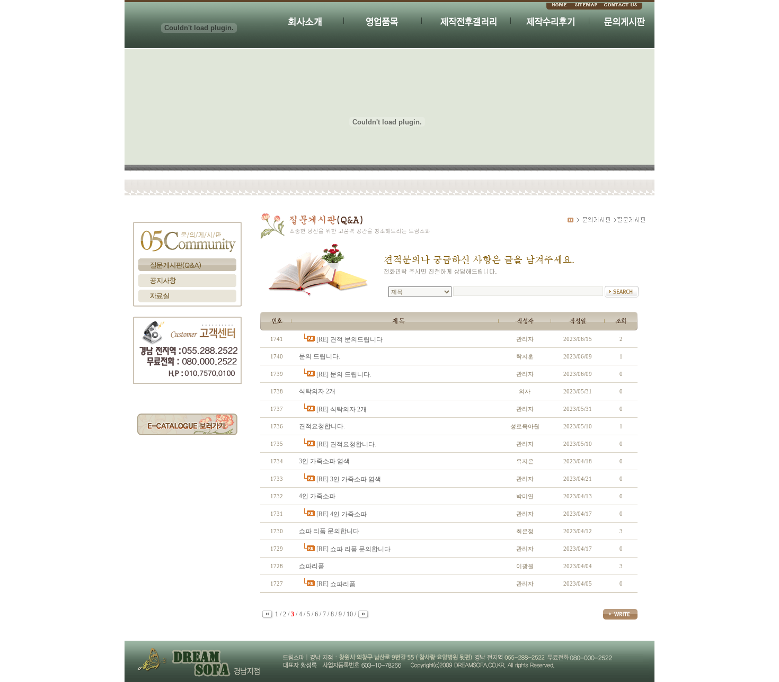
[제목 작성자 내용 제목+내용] (420, 291)
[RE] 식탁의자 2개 (341, 409)
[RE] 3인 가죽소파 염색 (348, 479)
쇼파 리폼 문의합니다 (329, 531)
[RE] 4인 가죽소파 (341, 514)
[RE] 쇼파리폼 (336, 584)
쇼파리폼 (311, 566)
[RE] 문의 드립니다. (343, 374)
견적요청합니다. (322, 426)
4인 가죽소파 (317, 496)
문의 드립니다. (319, 356)
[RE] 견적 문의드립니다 (349, 339)
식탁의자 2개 (317, 391)
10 (350, 614)
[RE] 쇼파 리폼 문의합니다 (353, 549)
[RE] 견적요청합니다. (346, 444)
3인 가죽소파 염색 (324, 461)
